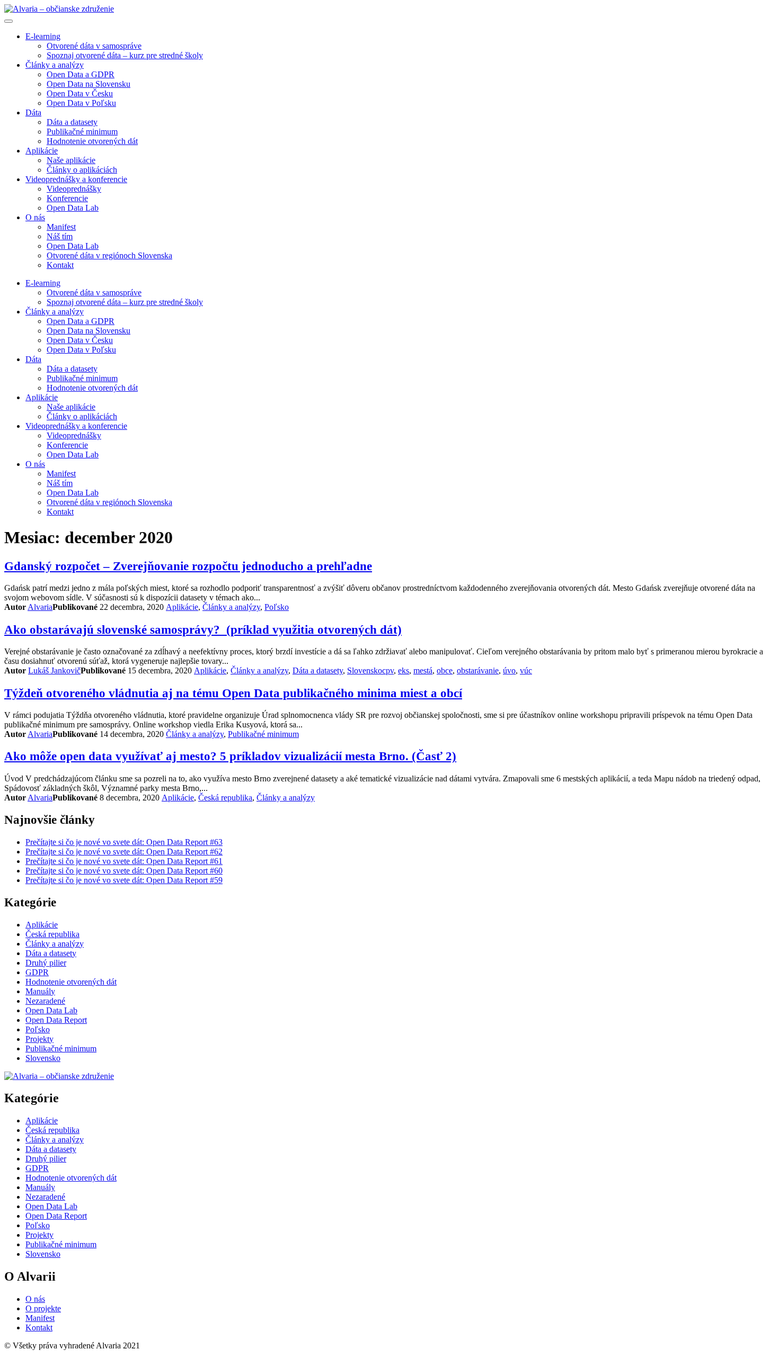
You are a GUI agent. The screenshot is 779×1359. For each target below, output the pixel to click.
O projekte (43, 1308)
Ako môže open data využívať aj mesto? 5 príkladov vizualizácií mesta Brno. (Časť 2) (230, 756)
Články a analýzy (54, 64)
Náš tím (60, 236)
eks (403, 670)
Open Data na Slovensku (88, 83)
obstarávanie (478, 670)
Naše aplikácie (71, 160)
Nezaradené (45, 1000)
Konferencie (67, 198)
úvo (509, 670)
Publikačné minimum (82, 131)
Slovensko (364, 670)
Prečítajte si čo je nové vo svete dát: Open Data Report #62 (124, 851)
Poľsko (276, 606)
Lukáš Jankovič (54, 670)
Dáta (33, 112)
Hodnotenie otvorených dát (92, 141)
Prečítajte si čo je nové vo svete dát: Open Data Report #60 (124, 870)
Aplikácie (41, 150)
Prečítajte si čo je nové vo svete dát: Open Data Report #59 (124, 880)
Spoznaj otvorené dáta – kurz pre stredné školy (125, 55)
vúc (526, 670)
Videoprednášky (74, 188)
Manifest (61, 226)
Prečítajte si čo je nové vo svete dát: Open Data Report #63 (124, 842)
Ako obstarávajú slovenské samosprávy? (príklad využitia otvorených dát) (203, 629)
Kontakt (60, 264)
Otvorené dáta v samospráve (94, 45)
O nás (35, 217)
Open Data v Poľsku (81, 102)
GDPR (37, 972)
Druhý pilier (45, 962)
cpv (388, 670)
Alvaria (40, 606)
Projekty (39, 1038)
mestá (422, 670)
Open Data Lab (73, 207)
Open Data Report (56, 1019)
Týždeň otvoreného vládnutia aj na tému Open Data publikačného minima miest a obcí (233, 693)
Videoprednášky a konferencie (76, 179)
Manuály (40, 991)
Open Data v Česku (80, 93)
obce (445, 670)
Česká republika (225, 797)
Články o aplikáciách (82, 169)
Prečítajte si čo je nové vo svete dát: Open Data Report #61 (124, 861)
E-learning (42, 36)
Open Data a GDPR (80, 74)
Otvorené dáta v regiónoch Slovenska (109, 255)
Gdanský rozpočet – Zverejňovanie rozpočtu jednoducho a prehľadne (188, 566)
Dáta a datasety (72, 122)
